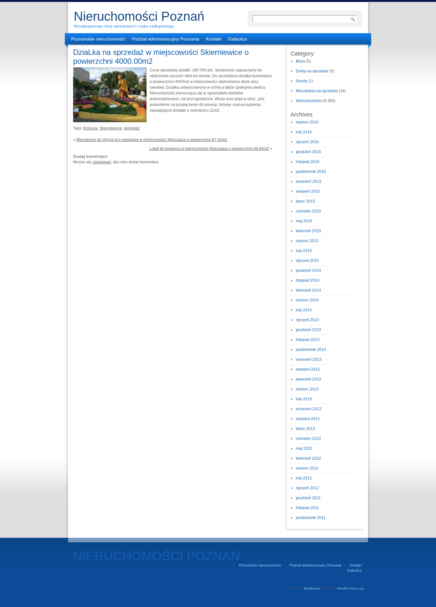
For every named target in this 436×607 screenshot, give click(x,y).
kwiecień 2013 (308, 379)
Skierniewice (111, 128)
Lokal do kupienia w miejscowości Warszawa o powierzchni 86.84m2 (209, 148)
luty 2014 (304, 310)
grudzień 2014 (308, 270)
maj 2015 (304, 221)
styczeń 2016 (307, 142)
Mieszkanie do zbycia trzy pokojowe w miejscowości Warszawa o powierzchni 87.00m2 (151, 139)
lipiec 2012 (305, 428)
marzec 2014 (307, 300)
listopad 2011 (307, 508)
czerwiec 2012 (308, 438)
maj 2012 (304, 448)
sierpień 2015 (308, 191)
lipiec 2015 (305, 201)
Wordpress (311, 588)
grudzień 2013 (308, 330)
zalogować (101, 162)
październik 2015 (311, 171)
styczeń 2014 (307, 320)
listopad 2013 (307, 339)
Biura (300, 61)
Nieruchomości (309, 101)
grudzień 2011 (308, 498)
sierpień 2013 (308, 369)
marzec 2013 (307, 389)
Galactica (237, 38)
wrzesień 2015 (308, 181)
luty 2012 (304, 478)
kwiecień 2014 (308, 290)
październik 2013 (311, 349)
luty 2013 (304, 399)
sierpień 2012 (308, 419)
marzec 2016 (307, 122)
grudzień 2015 (308, 152)
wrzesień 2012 (308, 409)
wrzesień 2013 (308, 359)
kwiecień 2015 (308, 231)
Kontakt (213, 38)
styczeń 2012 (307, 488)
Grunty (301, 81)
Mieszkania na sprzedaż (317, 91)
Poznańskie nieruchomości (98, 38)
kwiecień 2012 (308, 458)
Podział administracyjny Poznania (165, 38)
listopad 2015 (307, 161)
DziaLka (90, 128)
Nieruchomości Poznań (139, 16)
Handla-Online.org (350, 588)
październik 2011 (311, 517)
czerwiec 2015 (308, 211)
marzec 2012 (307, 468)
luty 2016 (304, 132)
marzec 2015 (307, 241)
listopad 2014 (307, 280)
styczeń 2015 (307, 260)
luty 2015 (304, 250)
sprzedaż (132, 128)
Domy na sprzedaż (312, 71)
